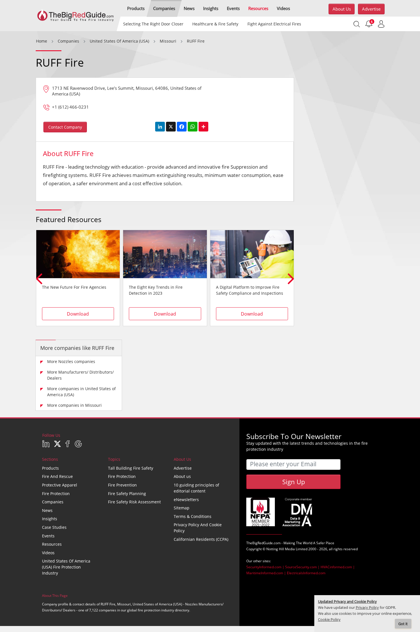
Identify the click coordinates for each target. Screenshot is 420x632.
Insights (49, 518)
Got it (403, 623)
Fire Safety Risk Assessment (134, 502)
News (47, 510)
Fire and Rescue (57, 476)
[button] (136, 8)
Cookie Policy (329, 619)
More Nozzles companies (71, 361)
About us (342, 9)
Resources (52, 544)
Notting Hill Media (280, 549)
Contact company (65, 127)
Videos (48, 552)
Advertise (371, 9)
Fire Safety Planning (127, 493)
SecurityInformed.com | (265, 567)
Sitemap (181, 508)
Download (78, 314)
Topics (114, 459)
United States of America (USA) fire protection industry (66, 567)
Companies (52, 502)
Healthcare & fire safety (215, 24)
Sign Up (293, 481)
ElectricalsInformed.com (306, 573)
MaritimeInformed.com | (266, 573)
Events (48, 536)
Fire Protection (56, 493)
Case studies (54, 527)
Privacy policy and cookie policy (198, 527)
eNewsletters (186, 499)
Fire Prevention (122, 485)
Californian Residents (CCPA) (201, 539)
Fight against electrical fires (274, 24)
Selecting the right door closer (153, 24)
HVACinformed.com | (338, 567)
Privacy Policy (367, 607)
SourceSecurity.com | (303, 567)
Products (50, 468)
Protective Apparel (59, 485)
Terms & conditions (192, 516)
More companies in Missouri (74, 405)
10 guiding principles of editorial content (196, 488)
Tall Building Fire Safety (130, 468)
